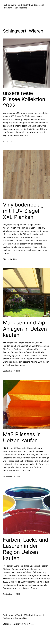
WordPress (29, 624)
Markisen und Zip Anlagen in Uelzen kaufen (25, 329)
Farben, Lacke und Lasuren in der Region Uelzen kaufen (25, 549)
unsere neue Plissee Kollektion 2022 (24, 99)
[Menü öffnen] (4, 13)
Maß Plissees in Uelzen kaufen (22, 437)
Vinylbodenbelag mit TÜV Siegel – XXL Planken (23, 211)
